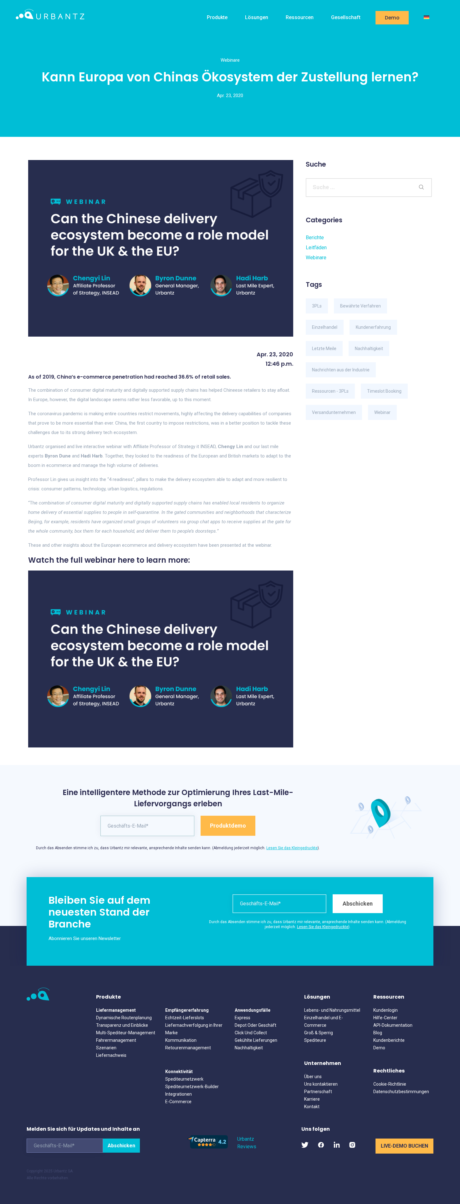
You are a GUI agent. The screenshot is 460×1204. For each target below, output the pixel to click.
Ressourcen (300, 17)
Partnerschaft (318, 1091)
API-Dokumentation (392, 1025)
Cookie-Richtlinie (389, 1084)
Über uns (313, 1076)
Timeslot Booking (384, 391)
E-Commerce (178, 1101)
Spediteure (315, 1040)
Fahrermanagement (116, 1040)
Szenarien (106, 1047)
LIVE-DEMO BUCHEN (404, 1146)
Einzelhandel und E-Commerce (323, 1021)
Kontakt (311, 1106)
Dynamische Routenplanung (124, 1017)
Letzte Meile (324, 348)
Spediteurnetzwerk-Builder (192, 1086)
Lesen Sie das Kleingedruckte (292, 848)
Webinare (230, 60)
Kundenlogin (385, 1010)
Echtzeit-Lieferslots (184, 1017)
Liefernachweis (111, 1055)
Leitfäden (316, 248)
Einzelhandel (324, 327)
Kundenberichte (389, 1040)
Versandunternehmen (334, 412)
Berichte (315, 237)
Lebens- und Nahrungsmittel (332, 1010)
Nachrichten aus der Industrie (341, 369)
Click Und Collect (251, 1032)
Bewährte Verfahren (360, 305)
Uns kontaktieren (321, 1084)
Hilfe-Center (385, 1017)
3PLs (317, 305)
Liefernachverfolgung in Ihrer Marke (193, 1029)
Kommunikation (181, 1040)
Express (242, 1017)
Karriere (312, 1099)
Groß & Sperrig (318, 1032)
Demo (392, 17)
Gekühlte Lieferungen (256, 1040)
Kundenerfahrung (373, 327)
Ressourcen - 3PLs (330, 391)
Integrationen (178, 1094)
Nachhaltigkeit (369, 348)
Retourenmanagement (188, 1047)
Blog (377, 1032)
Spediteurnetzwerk (184, 1079)
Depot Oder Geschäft (255, 1025)
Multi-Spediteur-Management (125, 1032)
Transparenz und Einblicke (122, 1025)
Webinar (382, 412)
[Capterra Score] (207, 1147)
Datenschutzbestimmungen (401, 1091)
